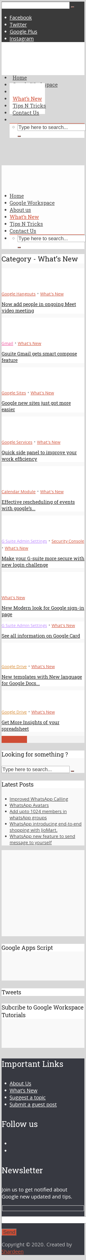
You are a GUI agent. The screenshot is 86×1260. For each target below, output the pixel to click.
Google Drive (14, 666)
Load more (14, 739)
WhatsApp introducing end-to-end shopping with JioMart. (46, 827)
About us (20, 209)
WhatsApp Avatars (29, 805)
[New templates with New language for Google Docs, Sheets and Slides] (16, 659)
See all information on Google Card (41, 636)
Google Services (17, 442)
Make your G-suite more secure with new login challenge (43, 561)
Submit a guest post (33, 1104)
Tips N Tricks (26, 223)
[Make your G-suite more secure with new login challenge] (16, 533)
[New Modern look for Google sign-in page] (10, 590)
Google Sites (14, 392)
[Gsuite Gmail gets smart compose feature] (16, 335)
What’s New (24, 216)
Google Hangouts (19, 294)
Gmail (7, 343)
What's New (52, 294)
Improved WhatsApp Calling (39, 799)
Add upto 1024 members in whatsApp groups (38, 814)
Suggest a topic (28, 1097)
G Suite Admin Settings (24, 541)
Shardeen (13, 1251)
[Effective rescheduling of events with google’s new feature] (16, 484)
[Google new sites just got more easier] (16, 385)
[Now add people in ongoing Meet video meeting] (16, 286)
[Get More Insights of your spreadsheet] (16, 704)
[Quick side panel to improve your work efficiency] (16, 434)
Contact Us (23, 230)
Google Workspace (32, 202)
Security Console (68, 541)
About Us (20, 1083)
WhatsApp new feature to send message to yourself (42, 839)
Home (17, 195)
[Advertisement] (43, 120)
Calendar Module (19, 491)
